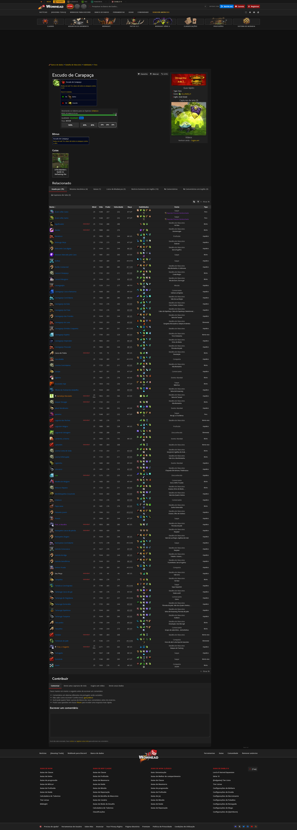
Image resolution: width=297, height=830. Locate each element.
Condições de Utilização (185, 826)
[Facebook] (247, 826)
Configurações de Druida (223, 792)
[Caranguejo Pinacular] (51, 347)
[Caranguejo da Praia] (51, 310)
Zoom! (177, 667)
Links (166, 74)
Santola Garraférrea (62, 561)
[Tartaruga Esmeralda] (51, 604)
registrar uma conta (82, 741)
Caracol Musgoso (61, 279)
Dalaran (176, 244)
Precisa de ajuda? (51, 826)
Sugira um (195, 140)
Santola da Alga (61, 555)
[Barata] (51, 230)
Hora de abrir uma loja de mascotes (177, 642)
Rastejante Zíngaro (62, 537)
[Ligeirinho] (51, 463)
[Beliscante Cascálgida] (51, 248)
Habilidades (87, 65)
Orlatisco (95, 111)
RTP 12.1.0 (77, 6)
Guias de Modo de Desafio (104, 804)
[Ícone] (56, 82)
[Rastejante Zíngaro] (51, 536)
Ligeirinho (58, 463)
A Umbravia (182, 268)
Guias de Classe (46, 772)
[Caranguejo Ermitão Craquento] (51, 328)
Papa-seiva (59, 506)
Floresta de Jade (176, 348)
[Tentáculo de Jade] (51, 641)
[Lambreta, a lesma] (51, 438)
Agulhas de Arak (179, 452)
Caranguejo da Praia (62, 310)
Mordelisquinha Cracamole (65, 494)
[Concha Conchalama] (51, 365)
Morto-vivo (205, 335)
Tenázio (58, 635)
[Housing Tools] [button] (58, 12)
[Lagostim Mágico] (51, 426)
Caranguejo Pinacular (63, 347)
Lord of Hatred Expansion (223, 772)
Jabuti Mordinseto (61, 408)
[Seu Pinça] (51, 573)
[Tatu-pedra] (51, 622)
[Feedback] (254, 12)
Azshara (180, 305)
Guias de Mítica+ (47, 784)
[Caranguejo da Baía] (51, 304)
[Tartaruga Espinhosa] (51, 610)
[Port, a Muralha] (51, 524)
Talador (173, 556)
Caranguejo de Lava (62, 322)
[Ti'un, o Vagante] (51, 647)
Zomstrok (58, 659)
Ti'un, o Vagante (63, 647)
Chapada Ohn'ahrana (172, 470)
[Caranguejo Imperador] (51, 341)
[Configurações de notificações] (250, 12)
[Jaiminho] (51, 414)
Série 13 (216, 776)
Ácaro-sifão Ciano (61, 212)
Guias (131, 12)
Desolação (176, 354)
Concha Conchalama (62, 365)
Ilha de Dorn (173, 281)
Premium (146, 826)
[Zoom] (51, 665)
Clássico (74, 2)
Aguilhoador (59, 224)
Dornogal (181, 281)
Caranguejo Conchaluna (64, 298)
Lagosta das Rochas (62, 420)
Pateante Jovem (61, 512)
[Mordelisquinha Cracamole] (51, 494)
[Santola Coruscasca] (51, 549)
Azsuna (170, 489)
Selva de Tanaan (176, 317)
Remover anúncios (161, 12)
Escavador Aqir (60, 384)
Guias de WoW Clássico (161, 768)
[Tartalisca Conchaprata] (51, 585)
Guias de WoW (46, 768)
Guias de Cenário (100, 800)
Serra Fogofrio (177, 250)
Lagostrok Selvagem (62, 432)
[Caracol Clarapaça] (51, 273)
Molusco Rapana (61, 488)
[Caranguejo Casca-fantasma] (51, 291)
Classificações (99, 812)
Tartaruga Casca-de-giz (63, 592)
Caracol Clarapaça (61, 273)
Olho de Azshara (179, 514)
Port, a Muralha (61, 524)
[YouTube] (251, 826)
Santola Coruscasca (62, 549)
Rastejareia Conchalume (64, 543)
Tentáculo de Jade (61, 641)
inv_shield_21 (186, 94)
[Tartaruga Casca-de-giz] (51, 592)
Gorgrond (170, 452)
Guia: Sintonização (158, 772)
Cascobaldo (59, 359)
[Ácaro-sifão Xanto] (51, 218)
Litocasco (58, 469)
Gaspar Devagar (61, 402)
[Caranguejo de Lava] (51, 322)
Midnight (44, 804)
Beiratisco (58, 236)
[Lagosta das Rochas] (51, 420)
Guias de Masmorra (101, 780)
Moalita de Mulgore (62, 481)
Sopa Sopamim (177, 587)
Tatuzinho (58, 629)
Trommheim (172, 563)
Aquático (206, 236)
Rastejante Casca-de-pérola (65, 530)
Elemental (206, 322)
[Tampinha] (51, 579)
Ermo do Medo (177, 342)
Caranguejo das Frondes (64, 316)
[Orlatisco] (51, 500)
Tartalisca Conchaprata (63, 586)
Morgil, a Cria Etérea (176, 416)
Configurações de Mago (223, 808)
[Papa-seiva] (51, 506)
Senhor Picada (60, 567)
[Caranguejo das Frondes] (51, 316)
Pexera (57, 518)
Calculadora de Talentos (50, 796)
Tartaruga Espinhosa (62, 610)
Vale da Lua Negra (177, 299)
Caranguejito (60, 285)
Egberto (58, 378)
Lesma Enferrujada (62, 457)
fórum (79, 702)
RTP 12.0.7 (84, 6)
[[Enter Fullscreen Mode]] (246, 12)
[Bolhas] (51, 261)
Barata (57, 230)
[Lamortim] (51, 444)
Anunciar (99, 826)
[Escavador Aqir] (51, 384)
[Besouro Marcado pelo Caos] (51, 254)
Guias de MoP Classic (102, 768)
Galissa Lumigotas (177, 293)
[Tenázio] (51, 635)
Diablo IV (118, 2)
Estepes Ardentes (184, 324)
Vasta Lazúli (177, 593)
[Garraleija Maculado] (51, 396)
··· (106, 2)
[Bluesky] (243, 826)
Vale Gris (172, 458)
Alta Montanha (172, 268)
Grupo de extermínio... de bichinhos (177, 630)
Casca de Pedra (61, 353)
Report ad (245, 747)
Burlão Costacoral (61, 267)
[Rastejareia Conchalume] (51, 543)
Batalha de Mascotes (73, 65)
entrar (72, 741)
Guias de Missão (100, 788)
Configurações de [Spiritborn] (225, 812)
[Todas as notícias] (41, 1)
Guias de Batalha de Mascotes (105, 796)
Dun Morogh (181, 624)
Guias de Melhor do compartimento (166, 776)
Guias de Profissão (48, 788)
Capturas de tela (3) (189, 100)
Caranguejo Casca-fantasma (65, 291)
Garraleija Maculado (64, 396)
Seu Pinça (58, 573)
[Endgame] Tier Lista (222, 780)
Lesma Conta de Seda (63, 451)
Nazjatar (177, 532)
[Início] (51, 6)
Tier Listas (44, 800)
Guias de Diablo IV (221, 768)
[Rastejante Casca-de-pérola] (51, 530)
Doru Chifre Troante (176, 483)
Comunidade (143, 12)
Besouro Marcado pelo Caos (66, 255)
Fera (95, 65)
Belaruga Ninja (60, 242)
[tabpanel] (130, 436)
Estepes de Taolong (176, 648)
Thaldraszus (184, 470)
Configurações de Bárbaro (224, 788)
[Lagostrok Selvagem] (51, 432)
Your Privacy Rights (114, 826)
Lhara (177, 599)
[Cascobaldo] (51, 359)
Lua (56, 475)
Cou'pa (57, 371)
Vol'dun (176, 225)
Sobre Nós (89, 826)
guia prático (88, 697)
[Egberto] (51, 377)
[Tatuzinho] (51, 628)
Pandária (98, 2)
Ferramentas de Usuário (72, 826)
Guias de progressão (48, 780)
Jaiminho (58, 414)
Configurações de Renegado (225, 804)
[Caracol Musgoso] (51, 279)
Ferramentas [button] (119, 12)
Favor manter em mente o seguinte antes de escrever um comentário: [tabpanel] (83, 716)
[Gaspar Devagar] (51, 402)
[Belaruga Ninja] (51, 242)
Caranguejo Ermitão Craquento (66, 328)
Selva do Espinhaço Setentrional (182, 311)
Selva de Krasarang (177, 391)
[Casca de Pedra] (51, 353)
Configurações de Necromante (226, 796)
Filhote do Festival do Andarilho (67, 390)
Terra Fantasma (177, 336)
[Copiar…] (194, 201)
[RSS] (256, 826)
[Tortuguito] (51, 653)
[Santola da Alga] (51, 555)
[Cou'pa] (51, 371)
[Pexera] (51, 518)
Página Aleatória (132, 826)
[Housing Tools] (57, 753)
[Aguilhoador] (51, 224)
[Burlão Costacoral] (51, 267)
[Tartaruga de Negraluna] (51, 598)
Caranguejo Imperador (63, 341)
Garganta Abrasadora (170, 324)
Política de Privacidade (162, 826)
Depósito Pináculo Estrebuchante (178, 213)
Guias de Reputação (101, 792)
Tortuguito (59, 653)
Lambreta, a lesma (62, 439)
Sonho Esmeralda (177, 507)
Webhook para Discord (80, 12)
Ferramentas (209, 753)
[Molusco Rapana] (51, 487)
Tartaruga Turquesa (62, 616)
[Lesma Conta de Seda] (51, 450)
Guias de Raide (46, 792)
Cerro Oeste (173, 305)
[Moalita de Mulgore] (51, 481)
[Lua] (51, 475)
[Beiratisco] (51, 236)
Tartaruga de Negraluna (64, 598)
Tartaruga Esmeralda (63, 604)
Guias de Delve (46, 776)
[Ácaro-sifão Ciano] (51, 212)
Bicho (206, 224)
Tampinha (58, 579)
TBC (85, 2)
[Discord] (235, 826)
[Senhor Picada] (51, 567)
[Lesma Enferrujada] (51, 457)
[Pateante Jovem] (51, 512)
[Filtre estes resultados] (198, 201)
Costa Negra (177, 274)
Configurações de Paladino (224, 800)
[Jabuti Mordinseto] (51, 408)
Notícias (43, 12)
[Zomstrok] (51, 659)
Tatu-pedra (59, 622)
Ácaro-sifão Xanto (61, 218)
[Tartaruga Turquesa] (51, 616)
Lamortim (58, 445)
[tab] (58, 189)
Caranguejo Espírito (62, 335)
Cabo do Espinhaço (165, 311)
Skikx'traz (177, 385)
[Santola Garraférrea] (51, 561)
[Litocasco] (51, 469)
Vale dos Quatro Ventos (177, 495)
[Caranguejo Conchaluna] (51, 297)
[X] (239, 826)
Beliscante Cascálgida (63, 248)
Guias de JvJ (156, 796)
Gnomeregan (177, 231)
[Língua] (258, 12)
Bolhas (57, 261)
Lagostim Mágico (61, 426)
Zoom (57, 665)
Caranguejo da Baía (62, 304)
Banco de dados (102, 12)
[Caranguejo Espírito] (51, 334)
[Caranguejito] (51, 285)
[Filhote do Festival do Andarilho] (51, 390)
